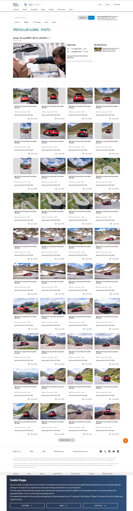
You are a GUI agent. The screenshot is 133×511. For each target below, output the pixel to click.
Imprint (42, 473)
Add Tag (83, 18)
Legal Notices (57, 473)
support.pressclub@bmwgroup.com (107, 19)
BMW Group (17, 451)
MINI (43, 451)
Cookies (91, 473)
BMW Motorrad (59, 451)
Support (15, 473)
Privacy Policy (75, 473)
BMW (31, 451)
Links (29, 473)
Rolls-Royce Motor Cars (80, 451)
